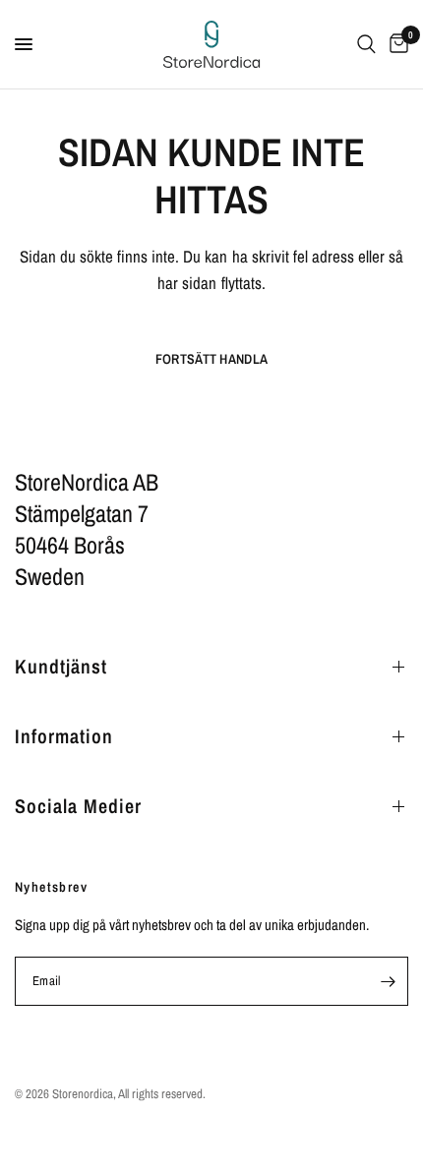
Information (64, 736)
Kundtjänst (61, 666)
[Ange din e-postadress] (387, 981)
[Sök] (366, 44)
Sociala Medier (78, 805)
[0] (395, 44)
